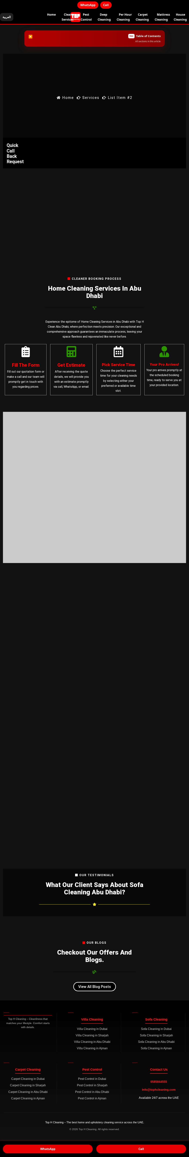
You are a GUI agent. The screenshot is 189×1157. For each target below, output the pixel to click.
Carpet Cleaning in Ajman (28, 1098)
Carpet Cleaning (142, 17)
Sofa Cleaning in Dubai (156, 1028)
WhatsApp (87, 5)
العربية (7, 17)
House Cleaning (180, 17)
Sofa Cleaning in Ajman (156, 1048)
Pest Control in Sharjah (92, 1085)
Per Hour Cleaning (124, 17)
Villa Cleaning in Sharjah (92, 1035)
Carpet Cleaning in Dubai (28, 1078)
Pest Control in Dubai (92, 1078)
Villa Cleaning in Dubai (92, 1028)
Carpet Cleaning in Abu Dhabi (28, 1091)
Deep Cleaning (104, 17)
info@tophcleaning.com (159, 1089)
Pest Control (86, 17)
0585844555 (158, 1081)
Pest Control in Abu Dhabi (92, 1091)
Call (106, 5)
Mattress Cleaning (162, 17)
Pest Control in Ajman (92, 1098)
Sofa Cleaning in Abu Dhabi (156, 1041)
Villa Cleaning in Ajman (92, 1048)
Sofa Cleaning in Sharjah (156, 1035)
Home (51, 15)
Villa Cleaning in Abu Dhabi (92, 1041)
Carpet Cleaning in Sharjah (28, 1085)
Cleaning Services (69, 17)
